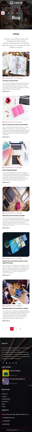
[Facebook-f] (17, 7)
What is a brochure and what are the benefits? (15, 124)
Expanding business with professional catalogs (15, 308)
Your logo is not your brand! (10, 80)
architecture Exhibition (15, 370)
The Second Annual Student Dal (17, 379)
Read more (6, 91)
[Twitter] (19, 7)
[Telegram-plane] (25, 7)
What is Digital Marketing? (10, 170)
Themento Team (21, 430)
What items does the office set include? (14, 215)
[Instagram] (27, 7)
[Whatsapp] (22, 7)
